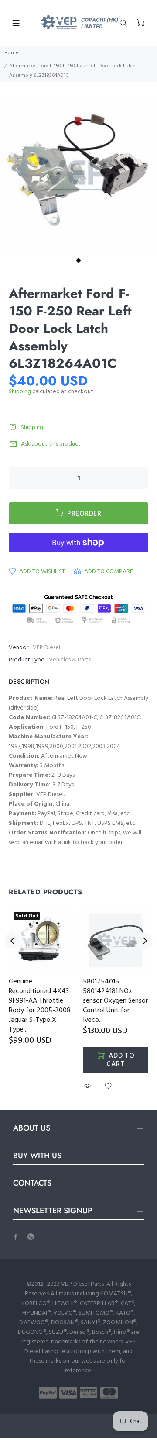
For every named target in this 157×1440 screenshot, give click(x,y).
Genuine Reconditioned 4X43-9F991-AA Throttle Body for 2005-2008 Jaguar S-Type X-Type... (40, 1005)
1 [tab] (78, 260)
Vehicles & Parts (70, 660)
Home (11, 52)
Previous (12, 940)
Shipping (20, 392)
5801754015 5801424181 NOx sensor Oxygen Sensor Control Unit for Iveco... (115, 1001)
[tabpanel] (78, 175)
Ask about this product (51, 444)
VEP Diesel (46, 648)
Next (144, 940)
